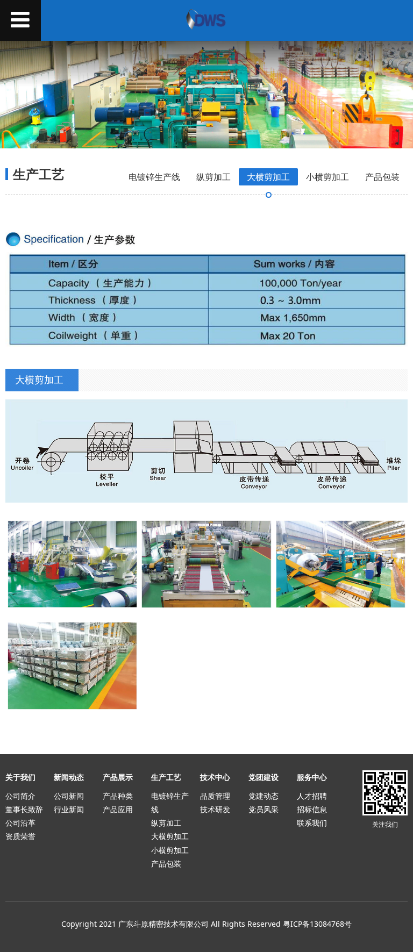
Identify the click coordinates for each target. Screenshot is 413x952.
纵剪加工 (213, 177)
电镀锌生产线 (154, 177)
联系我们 (312, 823)
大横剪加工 (268, 177)
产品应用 (118, 809)
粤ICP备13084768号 (317, 924)
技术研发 (215, 809)
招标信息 (312, 809)
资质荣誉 (20, 836)
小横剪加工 (327, 177)
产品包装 (382, 177)
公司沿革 (20, 823)
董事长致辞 (24, 809)
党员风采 (263, 809)
